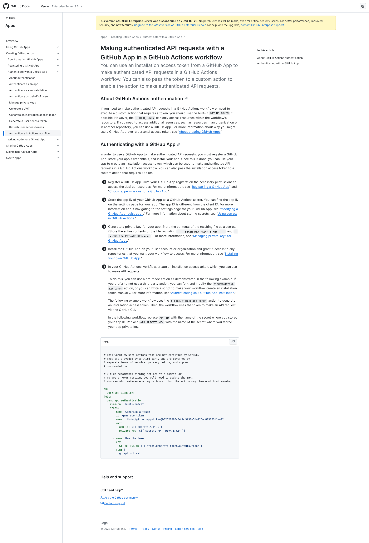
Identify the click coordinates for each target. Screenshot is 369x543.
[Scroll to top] (360, 534)
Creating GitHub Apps (125, 36)
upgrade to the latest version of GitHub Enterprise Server (169, 25)
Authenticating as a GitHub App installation (202, 293)
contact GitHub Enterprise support (262, 25)
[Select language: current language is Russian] (363, 6)
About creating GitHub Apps (199, 131)
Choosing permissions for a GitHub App (138, 191)
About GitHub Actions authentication (142, 98)
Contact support (114, 503)
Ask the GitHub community (121, 497)
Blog (200, 528)
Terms (133, 528)
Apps (10, 25)
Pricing (167, 528)
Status (156, 528)
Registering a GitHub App (210, 187)
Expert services (184, 528)
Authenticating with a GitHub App (138, 144)
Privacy (144, 528)
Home (12, 17)
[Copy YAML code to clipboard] (233, 341)
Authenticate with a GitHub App (162, 36)
